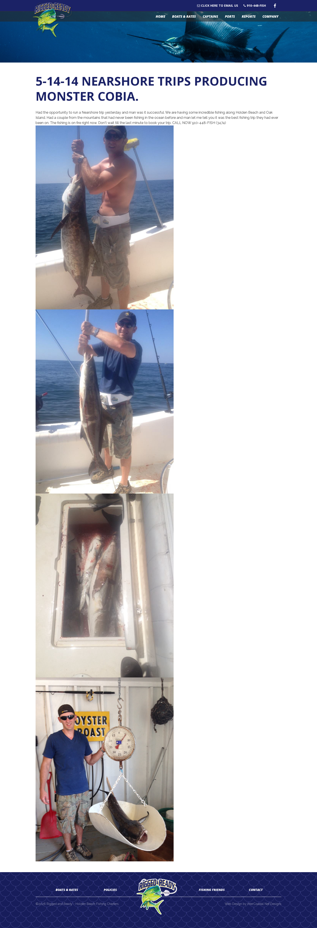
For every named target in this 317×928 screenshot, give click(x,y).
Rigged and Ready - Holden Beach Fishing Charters (54, 20)
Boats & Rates (184, 16)
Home (160, 16)
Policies (110, 890)
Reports (249, 16)
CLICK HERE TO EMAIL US (219, 5)
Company (270, 16)
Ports (230, 16)
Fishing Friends (212, 890)
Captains (210, 16)
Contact (256, 890)
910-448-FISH (256, 5)
